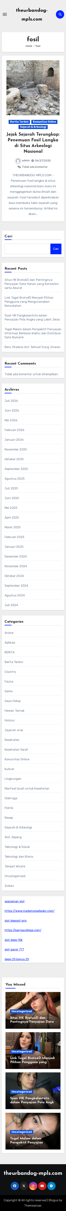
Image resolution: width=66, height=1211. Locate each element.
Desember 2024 (16, 556)
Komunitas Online (44, 121)
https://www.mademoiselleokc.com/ (30, 911)
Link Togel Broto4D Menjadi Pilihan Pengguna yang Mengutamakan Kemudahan (29, 301)
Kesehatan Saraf (16, 749)
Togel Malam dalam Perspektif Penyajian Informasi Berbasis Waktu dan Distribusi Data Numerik (33, 333)
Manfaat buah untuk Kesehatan (27, 788)
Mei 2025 (11, 508)
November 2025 (16, 449)
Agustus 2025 (15, 478)
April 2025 (12, 517)
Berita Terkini (19, 121)
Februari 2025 (14, 537)
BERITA (10, 652)
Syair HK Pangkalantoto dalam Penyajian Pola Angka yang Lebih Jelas (33, 1102)
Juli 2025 (11, 488)
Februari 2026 (15, 430)
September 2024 (16, 585)
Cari (8, 236)
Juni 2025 (12, 498)
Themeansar (32, 1205)
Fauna (9, 681)
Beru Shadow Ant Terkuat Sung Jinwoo (32, 347)
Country (10, 672)
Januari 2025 (14, 547)
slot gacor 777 (14, 949)
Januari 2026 (14, 439)
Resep (9, 817)
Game (9, 691)
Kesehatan (12, 740)
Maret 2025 (13, 527)
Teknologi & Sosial (17, 847)
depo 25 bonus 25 (17, 959)
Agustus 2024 (15, 595)
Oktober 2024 (14, 576)
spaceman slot (15, 901)
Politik (9, 808)
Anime (9, 633)
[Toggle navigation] (5, 14)
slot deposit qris (16, 920)
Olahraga (11, 798)
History (10, 720)
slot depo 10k (14, 940)
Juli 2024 (11, 605)
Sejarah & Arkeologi (33, 126)
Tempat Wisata (15, 866)
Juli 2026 (11, 401)
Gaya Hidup (13, 701)
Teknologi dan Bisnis (19, 856)
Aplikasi (10, 642)
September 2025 (16, 469)
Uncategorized (15, 876)
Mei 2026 (11, 420)
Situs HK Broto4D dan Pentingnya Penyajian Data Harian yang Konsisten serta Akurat (32, 284)
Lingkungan (13, 779)
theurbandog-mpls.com (33, 1173)
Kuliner (9, 769)
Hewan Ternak (14, 710)
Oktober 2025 (14, 459)
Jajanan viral (14, 730)
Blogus (53, 1200)
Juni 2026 (12, 410)
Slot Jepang (13, 837)
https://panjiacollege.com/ (23, 930)
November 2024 (16, 566)
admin (26, 160)
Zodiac (9, 886)
